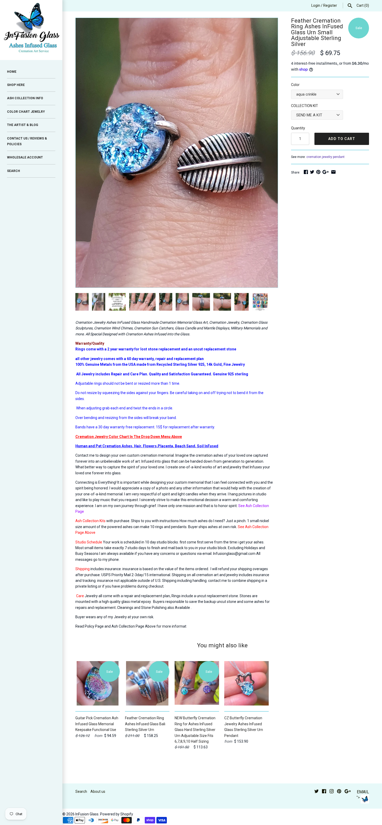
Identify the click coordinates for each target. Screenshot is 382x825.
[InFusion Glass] (31, 30)
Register (330, 5)
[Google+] (348, 791)
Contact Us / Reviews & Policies (27, 141)
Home (11, 72)
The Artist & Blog (22, 125)
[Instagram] (332, 791)
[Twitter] (316, 791)
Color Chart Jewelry (26, 112)
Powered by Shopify (116, 814)
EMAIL (363, 791)
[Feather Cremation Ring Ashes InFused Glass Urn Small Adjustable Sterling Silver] (177, 21)
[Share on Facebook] (306, 172)
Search (81, 791)
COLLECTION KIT (304, 106)
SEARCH (13, 171)
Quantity (298, 128)
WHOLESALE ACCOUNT (25, 157)
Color (295, 85)
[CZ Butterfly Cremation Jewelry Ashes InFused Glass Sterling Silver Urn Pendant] (246, 683)
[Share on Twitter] (312, 172)
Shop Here (16, 85)
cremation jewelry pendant (325, 157)
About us (97, 791)
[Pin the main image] (318, 172)
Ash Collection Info (25, 98)
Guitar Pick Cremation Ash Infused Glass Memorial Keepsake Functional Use (96, 724)
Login (315, 5)
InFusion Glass (86, 814)
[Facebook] (324, 791)
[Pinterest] (339, 791)
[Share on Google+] (325, 172)
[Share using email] (333, 172)
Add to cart (341, 139)
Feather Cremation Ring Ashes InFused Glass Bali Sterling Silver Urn (145, 724)
